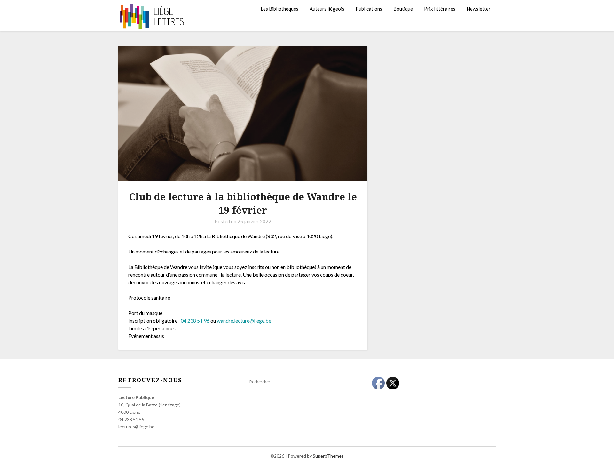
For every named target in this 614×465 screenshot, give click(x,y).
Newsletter (479, 9)
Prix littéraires (439, 9)
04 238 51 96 (195, 320)
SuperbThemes (328, 456)
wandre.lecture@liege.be (244, 320)
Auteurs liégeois (327, 9)
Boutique (403, 9)
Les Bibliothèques (279, 9)
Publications (369, 9)
